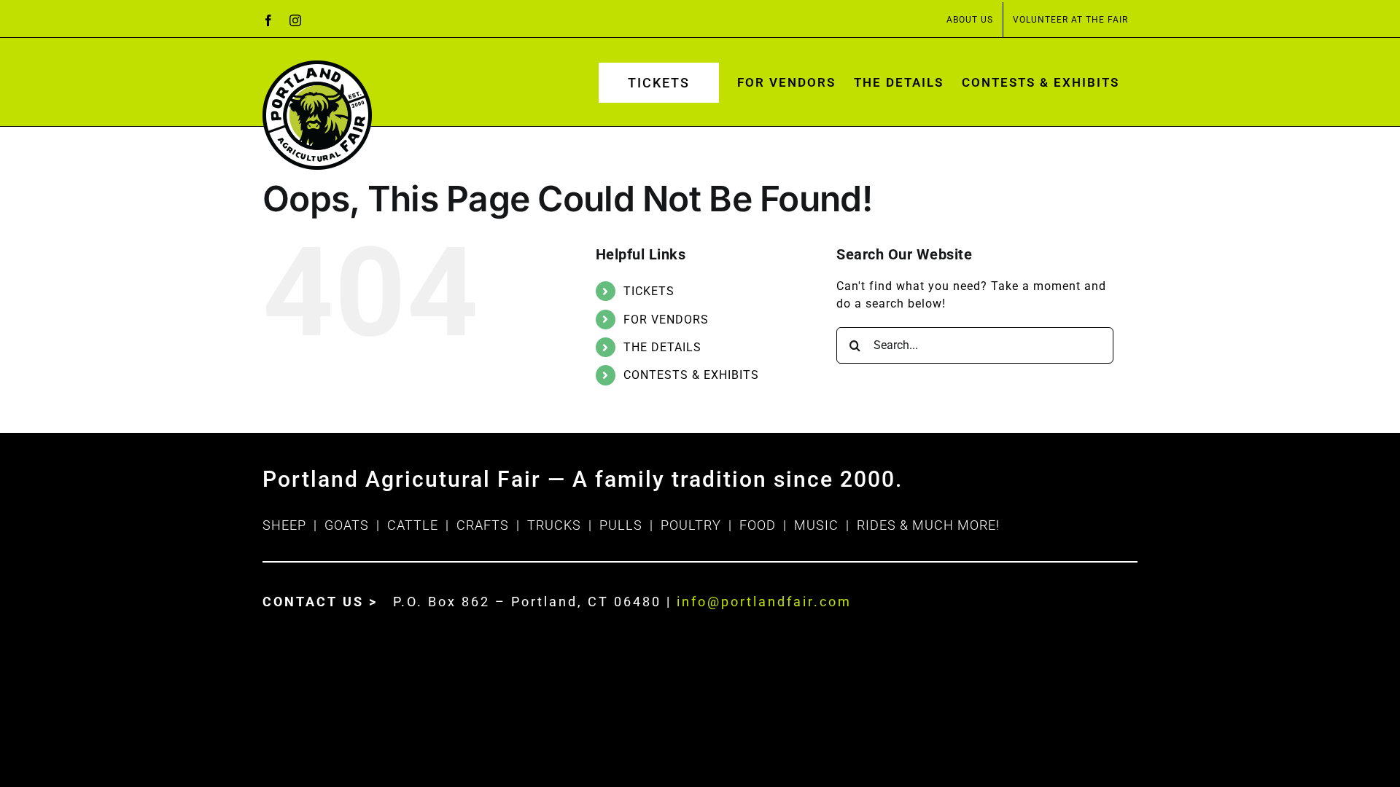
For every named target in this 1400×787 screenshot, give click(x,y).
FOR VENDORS (666, 319)
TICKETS (648, 291)
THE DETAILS (662, 347)
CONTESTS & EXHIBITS (691, 375)
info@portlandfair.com (764, 601)
